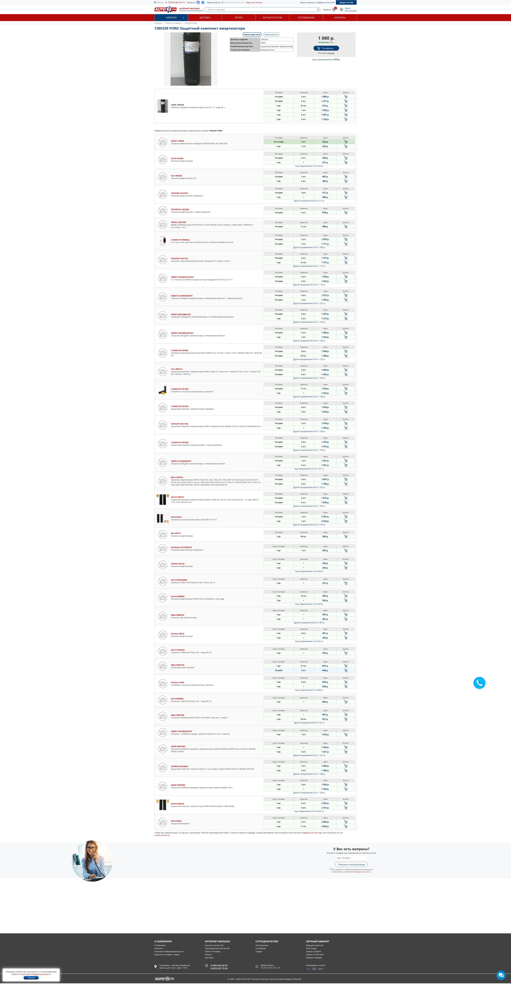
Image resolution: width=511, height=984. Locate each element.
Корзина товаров (314, 957)
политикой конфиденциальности (357, 872)
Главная (158, 23)
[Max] (198, 3)
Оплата (239, 17)
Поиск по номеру (213, 951)
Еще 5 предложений (326, 59)
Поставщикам (306, 17)
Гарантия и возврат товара (167, 954)
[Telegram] (203, 3)
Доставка (205, 17)
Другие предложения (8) (309, 487)
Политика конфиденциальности (169, 951)
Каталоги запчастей (214, 945)
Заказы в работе (313, 951)
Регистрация (351, 10)
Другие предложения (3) (309, 284)
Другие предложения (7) (309, 247)
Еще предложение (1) (309, 166)
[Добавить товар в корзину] (345, 96)
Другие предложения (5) (309, 378)
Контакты (339, 17)
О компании (160, 945)
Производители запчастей (217, 948)
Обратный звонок (254, 2)
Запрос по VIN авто (315, 954)
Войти (348, 8)
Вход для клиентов (314, 945)
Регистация (311, 948)
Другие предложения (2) (309, 200)
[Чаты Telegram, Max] (501, 975)
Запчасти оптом (272, 17)
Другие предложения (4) (309, 340)
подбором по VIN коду (312, 832)
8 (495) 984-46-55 (176, 2)
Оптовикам (261, 948)
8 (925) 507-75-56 (219, 968)
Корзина (327, 9)
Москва (160, 2)
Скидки (259, 951)
